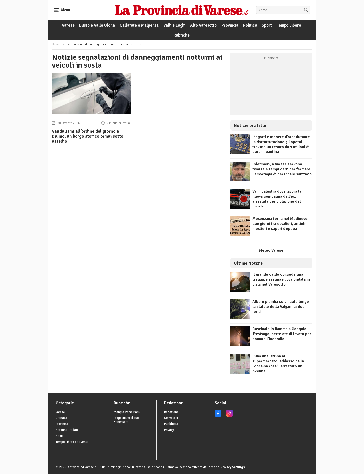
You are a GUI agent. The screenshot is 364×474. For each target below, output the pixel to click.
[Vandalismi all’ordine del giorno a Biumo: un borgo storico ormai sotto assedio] (91, 113)
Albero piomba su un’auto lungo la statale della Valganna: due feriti (280, 306)
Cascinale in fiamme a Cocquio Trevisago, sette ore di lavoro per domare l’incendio (281, 333)
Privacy (169, 430)
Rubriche (181, 35)
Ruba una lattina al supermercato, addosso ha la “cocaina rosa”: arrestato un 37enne (278, 364)
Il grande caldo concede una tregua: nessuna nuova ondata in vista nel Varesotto (281, 279)
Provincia (229, 25)
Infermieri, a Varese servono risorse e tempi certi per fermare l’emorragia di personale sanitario (282, 169)
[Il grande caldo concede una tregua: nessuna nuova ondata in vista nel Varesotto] (240, 290)
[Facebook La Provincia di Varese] (218, 416)
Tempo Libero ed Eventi (72, 442)
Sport (267, 25)
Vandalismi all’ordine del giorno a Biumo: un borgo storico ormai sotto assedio (87, 136)
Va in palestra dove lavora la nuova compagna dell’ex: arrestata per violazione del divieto (276, 199)
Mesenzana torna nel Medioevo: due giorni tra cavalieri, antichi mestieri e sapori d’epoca (280, 223)
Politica (250, 25)
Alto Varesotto (203, 25)
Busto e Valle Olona (97, 25)
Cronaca (61, 418)
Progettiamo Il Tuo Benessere (126, 420)
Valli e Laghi (174, 25)
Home (55, 44)
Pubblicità (171, 424)
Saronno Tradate (67, 430)
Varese (68, 25)
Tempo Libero (289, 25)
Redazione (171, 412)
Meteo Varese (271, 250)
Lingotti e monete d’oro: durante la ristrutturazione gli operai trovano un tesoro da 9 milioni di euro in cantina (281, 144)
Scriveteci (171, 418)
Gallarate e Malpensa (139, 25)
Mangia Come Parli (127, 412)
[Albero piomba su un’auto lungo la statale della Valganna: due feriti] (240, 317)
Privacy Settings (233, 467)
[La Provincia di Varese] (182, 9)
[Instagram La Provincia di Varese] (229, 416)
